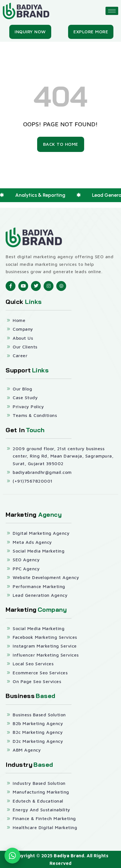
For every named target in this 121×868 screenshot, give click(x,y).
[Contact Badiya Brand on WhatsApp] (12, 855)
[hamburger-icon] (112, 11)
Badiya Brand (69, 855)
